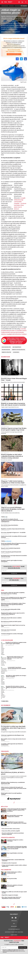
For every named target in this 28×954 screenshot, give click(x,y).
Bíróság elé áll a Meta (12, 878)
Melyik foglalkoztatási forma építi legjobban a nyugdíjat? (11, 794)
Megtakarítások (17, 347)
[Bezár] (26, 937)
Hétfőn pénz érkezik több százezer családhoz (11, 617)
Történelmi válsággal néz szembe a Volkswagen (12, 633)
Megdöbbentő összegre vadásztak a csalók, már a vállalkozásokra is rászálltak (17, 823)
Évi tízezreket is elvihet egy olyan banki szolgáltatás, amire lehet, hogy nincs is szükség (13, 593)
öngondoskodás (6, 349)
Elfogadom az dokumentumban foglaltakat (14, 951)
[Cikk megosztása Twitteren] (21, 58)
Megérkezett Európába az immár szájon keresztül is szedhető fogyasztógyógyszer (13, 614)
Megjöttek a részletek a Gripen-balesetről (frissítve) (13, 528)
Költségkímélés (5, 705)
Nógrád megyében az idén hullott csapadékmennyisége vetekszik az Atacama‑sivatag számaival (12, 456)
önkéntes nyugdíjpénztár (18, 349)
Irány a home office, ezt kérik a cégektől (11, 830)
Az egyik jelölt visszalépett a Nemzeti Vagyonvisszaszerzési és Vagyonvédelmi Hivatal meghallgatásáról (12, 520)
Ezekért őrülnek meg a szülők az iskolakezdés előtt (14, 872)
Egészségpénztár (6, 347)
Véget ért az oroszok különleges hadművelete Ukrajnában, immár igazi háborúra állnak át (13, 509)
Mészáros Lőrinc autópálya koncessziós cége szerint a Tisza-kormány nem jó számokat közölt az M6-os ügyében (13, 598)
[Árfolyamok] (22, 2)
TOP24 (4, 517)
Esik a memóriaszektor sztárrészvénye (11, 828)
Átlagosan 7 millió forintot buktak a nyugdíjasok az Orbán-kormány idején (13, 482)
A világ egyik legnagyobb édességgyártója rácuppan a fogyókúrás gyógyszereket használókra (16, 810)
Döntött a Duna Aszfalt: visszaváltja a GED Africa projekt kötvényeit (13, 537)
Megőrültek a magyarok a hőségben (10, 895)
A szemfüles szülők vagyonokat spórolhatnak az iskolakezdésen (12, 744)
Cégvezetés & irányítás (8, 837)
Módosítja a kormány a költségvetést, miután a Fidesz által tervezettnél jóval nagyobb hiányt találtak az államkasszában (13, 604)
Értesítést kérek (22, 947)
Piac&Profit (16, 32)
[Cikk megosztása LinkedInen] (25, 58)
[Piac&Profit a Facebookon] (12, 917)
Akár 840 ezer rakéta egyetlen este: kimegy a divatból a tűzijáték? (16, 676)
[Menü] (2, 2)
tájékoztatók (14, 932)
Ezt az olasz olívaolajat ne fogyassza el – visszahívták (13, 532)
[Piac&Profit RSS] (15, 917)
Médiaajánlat (14, 926)
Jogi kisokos (16, 352)
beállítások (20, 932)
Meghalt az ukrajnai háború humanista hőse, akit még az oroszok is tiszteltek (13, 404)
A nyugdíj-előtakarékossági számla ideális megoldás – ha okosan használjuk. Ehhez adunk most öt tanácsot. (20, 203)
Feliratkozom (14, 573)
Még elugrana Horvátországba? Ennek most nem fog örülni (13, 626)
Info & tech (4, 806)
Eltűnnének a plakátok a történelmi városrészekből (15, 886)
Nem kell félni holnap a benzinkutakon (9, 525)
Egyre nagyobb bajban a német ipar (15, 853)
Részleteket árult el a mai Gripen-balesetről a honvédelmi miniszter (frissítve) (14, 556)
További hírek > (5, 701)
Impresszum (14, 920)
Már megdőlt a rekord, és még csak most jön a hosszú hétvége (13, 739)
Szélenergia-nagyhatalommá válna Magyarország (12, 735)
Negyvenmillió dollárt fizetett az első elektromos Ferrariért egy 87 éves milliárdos (15, 658)
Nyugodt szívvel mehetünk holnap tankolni (10, 548)
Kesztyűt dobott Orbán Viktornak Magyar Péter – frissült (14, 379)
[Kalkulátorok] (19, 2)
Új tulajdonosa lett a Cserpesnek (9, 862)
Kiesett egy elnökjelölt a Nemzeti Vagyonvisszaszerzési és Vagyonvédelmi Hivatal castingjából (13, 544)
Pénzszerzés (5, 751)
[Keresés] (26, 2)
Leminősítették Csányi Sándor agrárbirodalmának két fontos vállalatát (17, 668)
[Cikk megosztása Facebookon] (17, 58)
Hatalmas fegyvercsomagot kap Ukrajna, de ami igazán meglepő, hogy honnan (14, 429)
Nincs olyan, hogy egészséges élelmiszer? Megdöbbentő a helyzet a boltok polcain (11, 898)
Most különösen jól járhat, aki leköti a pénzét (11, 621)
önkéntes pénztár (6, 352)
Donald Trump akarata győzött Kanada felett (11, 551)
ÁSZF (14, 923)
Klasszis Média (14, 934)
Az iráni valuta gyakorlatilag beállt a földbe (10, 609)
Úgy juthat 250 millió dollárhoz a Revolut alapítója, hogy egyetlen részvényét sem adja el (16, 687)
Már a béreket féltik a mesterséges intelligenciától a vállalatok (15, 816)
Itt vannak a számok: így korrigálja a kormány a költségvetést (11, 561)
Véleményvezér (5, 356)
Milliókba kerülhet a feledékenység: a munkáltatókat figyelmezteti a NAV (13, 783)
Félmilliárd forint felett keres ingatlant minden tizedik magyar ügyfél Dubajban (16, 643)
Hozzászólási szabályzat (14, 929)
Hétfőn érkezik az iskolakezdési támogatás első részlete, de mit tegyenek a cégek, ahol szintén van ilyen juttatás (13, 788)
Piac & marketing (6, 869)
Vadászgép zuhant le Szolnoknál (8, 630)
